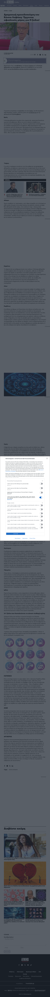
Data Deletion (17, 538)
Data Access (25, 538)
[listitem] (25, 481)
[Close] (47, 459)
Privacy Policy (32, 538)
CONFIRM (15, 533)
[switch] (41, 484)
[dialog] (25, 498)
